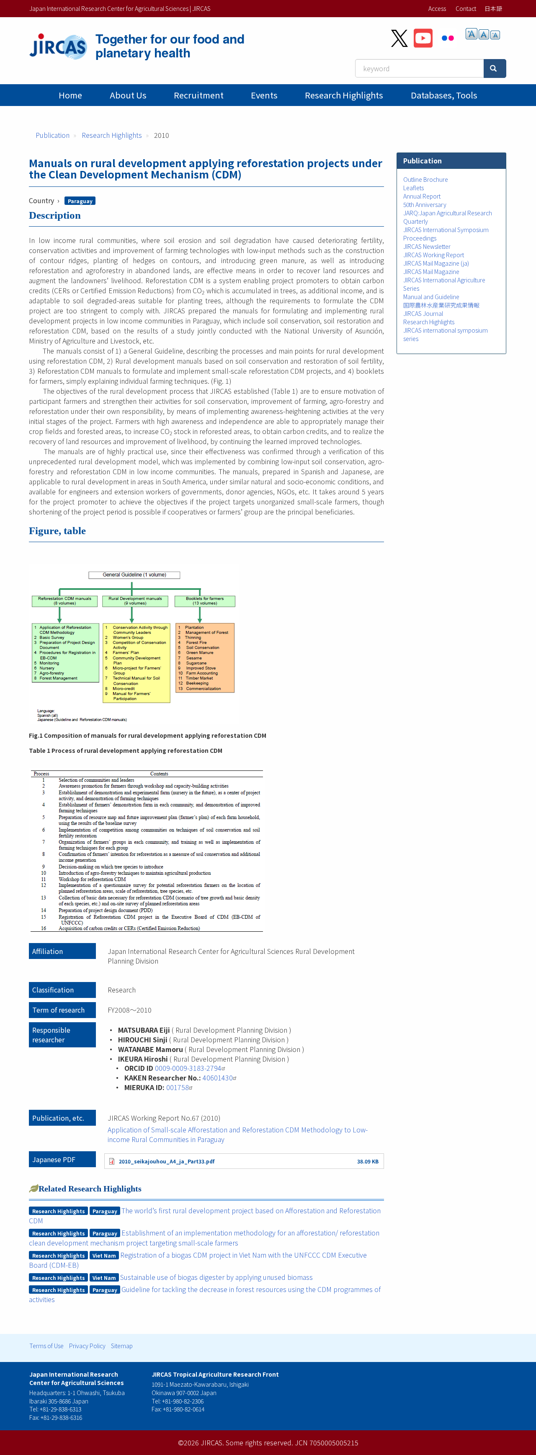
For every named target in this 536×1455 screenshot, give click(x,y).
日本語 (493, 8)
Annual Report (422, 196)
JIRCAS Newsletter (427, 246)
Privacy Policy (87, 1345)
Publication (53, 135)
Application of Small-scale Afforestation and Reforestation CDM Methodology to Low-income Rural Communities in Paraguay (238, 1134)
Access (437, 8)
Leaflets (413, 187)
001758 (177, 1087)
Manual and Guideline (431, 296)
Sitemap (122, 1345)
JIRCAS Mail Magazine (431, 271)
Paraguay (80, 200)
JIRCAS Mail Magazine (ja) (436, 263)
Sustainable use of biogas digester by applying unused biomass (216, 1277)
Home (70, 95)
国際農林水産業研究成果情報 (441, 305)
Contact (466, 8)
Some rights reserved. (259, 1442)
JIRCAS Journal (423, 313)
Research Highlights (344, 95)
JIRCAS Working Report (433, 255)
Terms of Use (46, 1345)
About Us (128, 95)
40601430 (218, 1078)
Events (264, 95)
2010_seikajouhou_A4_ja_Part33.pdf (166, 1161)
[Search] (495, 68)
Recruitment (199, 95)
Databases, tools (444, 95)
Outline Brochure (425, 179)
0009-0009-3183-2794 (188, 1068)
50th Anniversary (424, 204)
